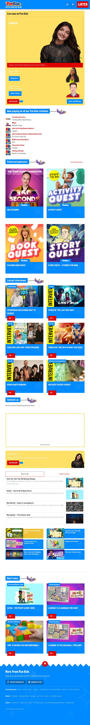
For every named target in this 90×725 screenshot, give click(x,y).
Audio (30, 689)
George (32, 696)
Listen (82, 4)
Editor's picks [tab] (64, 474)
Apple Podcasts (17, 682)
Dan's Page (15, 93)
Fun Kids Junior (56, 696)
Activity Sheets (56, 689)
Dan (38, 696)
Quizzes (65, 689)
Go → (11, 318)
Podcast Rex (69, 703)
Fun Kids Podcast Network (54, 703)
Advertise (23, 703)
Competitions (45, 689)
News (20, 689)
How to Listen (24, 696)
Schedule (14, 696)
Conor (46, 696)
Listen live (13, 101)
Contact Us (15, 703)
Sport (25, 689)
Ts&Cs (30, 703)
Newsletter (36, 682)
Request (14, 78)
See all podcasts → (78, 162)
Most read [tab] (24, 474)
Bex (42, 696)
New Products (74, 689)
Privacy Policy (39, 703)
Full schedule (75, 101)
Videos (35, 689)
